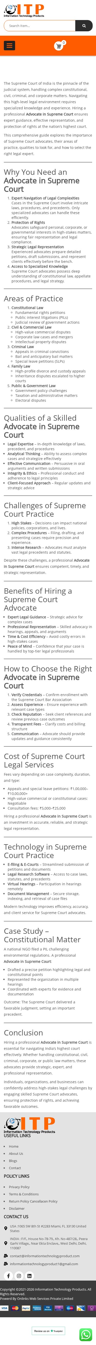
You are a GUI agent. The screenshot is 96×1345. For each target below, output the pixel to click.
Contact (15, 1168)
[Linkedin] (29, 1276)
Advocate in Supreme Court (49, 114)
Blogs (13, 1160)
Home (13, 1146)
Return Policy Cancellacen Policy (33, 1201)
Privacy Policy (19, 1187)
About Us (16, 1153)
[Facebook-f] (8, 1276)
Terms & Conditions (24, 1194)
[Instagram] (19, 1276)
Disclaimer (17, 1208)
